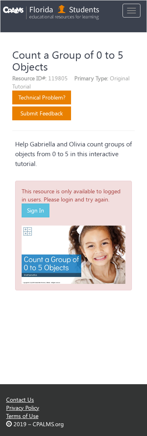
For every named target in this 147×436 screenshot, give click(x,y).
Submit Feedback (41, 113)
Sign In (35, 210)
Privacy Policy (22, 408)
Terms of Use (22, 416)
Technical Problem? (41, 97)
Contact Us (20, 399)
